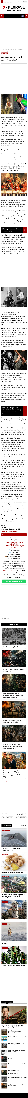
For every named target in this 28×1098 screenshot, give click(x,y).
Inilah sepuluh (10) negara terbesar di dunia (17, 1037)
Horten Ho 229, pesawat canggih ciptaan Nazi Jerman (11, 849)
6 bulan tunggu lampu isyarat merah (13, 966)
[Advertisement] (14, 33)
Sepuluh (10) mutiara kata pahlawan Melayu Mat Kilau (16, 1051)
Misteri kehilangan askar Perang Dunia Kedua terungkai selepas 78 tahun (12, 1026)
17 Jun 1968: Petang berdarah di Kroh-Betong (17, 1057)
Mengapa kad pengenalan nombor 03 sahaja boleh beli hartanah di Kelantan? (13, 896)
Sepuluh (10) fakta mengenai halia (12, 872)
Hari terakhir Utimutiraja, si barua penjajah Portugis (16, 1044)
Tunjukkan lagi (23, 825)
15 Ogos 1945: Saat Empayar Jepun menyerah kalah (16, 1084)
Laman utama (4, 49)
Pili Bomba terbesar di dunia (10, 920)
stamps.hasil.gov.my (8, 570)
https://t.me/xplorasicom (9, 531)
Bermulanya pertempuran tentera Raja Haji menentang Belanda (17, 1064)
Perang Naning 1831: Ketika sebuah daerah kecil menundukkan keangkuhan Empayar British (16, 1031)
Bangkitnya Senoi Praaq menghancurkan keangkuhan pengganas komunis (15, 1072)
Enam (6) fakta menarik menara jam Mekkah (12, 943)
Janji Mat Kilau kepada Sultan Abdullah (17, 1077)
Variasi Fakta (12, 49)
